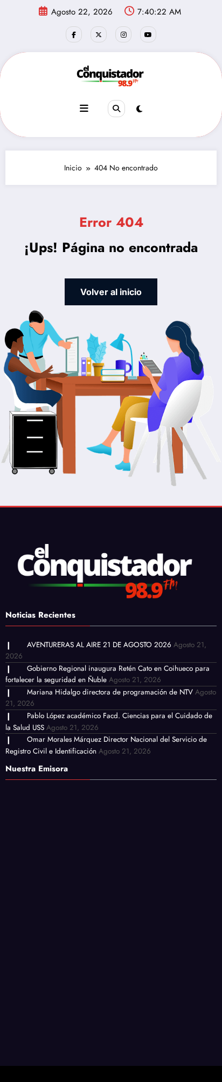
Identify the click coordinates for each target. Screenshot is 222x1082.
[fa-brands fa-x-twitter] (99, 34)
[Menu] (84, 108)
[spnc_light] (139, 109)
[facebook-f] (74, 34)
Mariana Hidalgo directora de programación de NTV (110, 692)
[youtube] (148, 34)
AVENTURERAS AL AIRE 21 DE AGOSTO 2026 (99, 645)
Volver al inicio (111, 291)
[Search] (116, 108)
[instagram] (123, 34)
